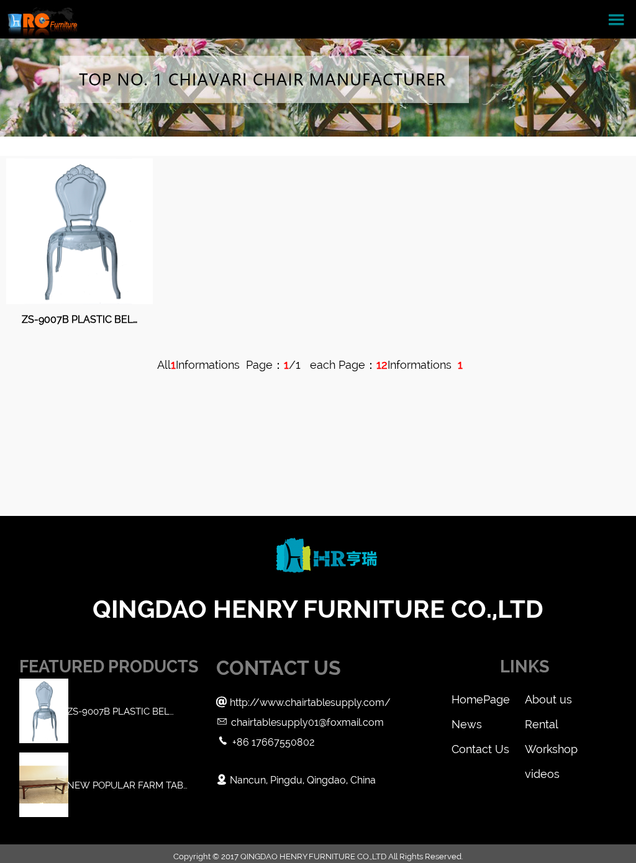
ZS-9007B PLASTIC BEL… (79, 319)
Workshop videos (551, 752)
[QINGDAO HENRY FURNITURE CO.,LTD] (42, 19)
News (467, 724)
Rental (541, 724)
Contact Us (480, 749)
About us (548, 699)
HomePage (481, 699)
